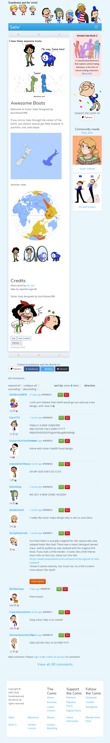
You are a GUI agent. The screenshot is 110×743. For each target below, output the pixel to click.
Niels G (12, 724)
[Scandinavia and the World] (22, 7)
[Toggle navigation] (96, 27)
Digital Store (73, 710)
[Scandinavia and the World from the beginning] (18, 34)
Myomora (33, 717)
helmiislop (15, 486)
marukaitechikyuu (19, 463)
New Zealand (24, 338)
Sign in (38, 656)
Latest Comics (51, 708)
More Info (87, 73)
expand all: (14, 385)
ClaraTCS (14, 417)
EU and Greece (87, 207)
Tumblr (90, 702)
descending (29, 389)
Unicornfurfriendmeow (22, 440)
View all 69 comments (55, 664)
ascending (14, 389)
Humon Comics (32, 726)
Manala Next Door (93, 719)
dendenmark (16, 509)
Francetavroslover (19, 612)
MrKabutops (16, 588)
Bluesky (48, 368)
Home (50, 697)
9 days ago (35, 588)
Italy (13, 338)
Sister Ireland (87, 168)
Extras (15, 342)
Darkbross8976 (18, 394)
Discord (63, 368)
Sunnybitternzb (18, 533)
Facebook (33, 368)
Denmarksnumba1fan (21, 635)
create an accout (55, 656)
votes (67, 385)
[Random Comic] (59, 34)
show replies (37, 581)
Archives (52, 702)
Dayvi (11, 717)
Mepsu (51, 717)
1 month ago (36, 417)
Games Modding (52, 726)
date (75, 385)
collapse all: (30, 385)
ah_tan (31, 285)
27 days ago (35, 394)
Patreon (17, 368)
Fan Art (87, 133)
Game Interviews (72, 719)
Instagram (92, 706)
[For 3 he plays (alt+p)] (39, 34)
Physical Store (71, 704)
